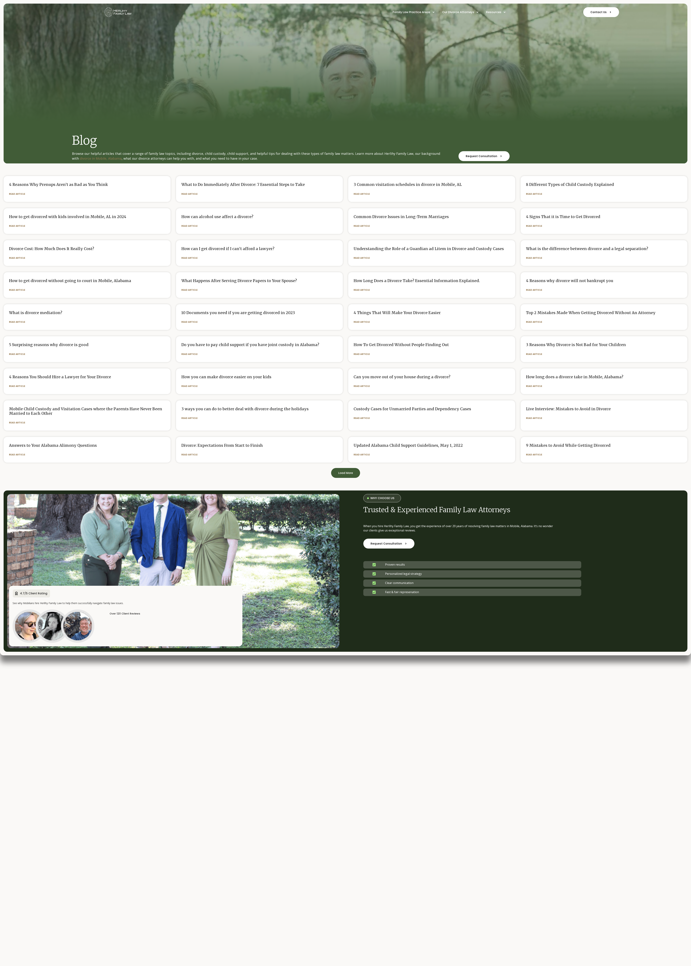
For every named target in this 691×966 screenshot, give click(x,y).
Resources (493, 12)
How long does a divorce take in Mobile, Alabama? (574, 376)
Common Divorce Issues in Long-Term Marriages (401, 216)
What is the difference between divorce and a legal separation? (587, 248)
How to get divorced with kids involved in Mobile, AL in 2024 (67, 216)
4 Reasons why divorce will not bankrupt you (569, 280)
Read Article (17, 193)
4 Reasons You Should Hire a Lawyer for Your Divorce (60, 376)
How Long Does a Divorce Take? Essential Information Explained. (417, 280)
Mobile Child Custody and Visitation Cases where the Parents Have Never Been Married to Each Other (85, 411)
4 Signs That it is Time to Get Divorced (563, 216)
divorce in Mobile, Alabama (101, 158)
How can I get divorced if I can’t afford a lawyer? (227, 248)
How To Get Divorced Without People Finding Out (401, 344)
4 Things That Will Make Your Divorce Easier (397, 312)
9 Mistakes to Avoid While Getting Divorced (568, 445)
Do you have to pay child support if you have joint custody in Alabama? (250, 344)
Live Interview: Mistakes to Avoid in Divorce (568, 409)
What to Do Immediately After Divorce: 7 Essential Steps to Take (243, 184)
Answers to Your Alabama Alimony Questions (53, 445)
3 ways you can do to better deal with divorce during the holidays (245, 409)
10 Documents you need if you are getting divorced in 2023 (238, 312)
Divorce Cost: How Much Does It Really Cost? (51, 248)
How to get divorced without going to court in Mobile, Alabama (70, 280)
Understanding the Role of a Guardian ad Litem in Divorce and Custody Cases (429, 248)
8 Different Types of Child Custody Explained (570, 184)
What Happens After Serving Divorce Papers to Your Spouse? (239, 280)
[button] (345, 473)
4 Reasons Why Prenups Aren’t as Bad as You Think (58, 184)
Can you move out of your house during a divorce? (402, 376)
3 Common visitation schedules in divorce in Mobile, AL (408, 184)
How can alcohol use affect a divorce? (217, 216)
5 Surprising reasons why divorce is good (49, 344)
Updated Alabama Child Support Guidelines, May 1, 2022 (408, 445)
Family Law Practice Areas (411, 12)
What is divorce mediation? (35, 312)
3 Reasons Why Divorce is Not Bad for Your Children (576, 344)
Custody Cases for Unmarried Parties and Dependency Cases (412, 409)
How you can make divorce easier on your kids (226, 376)
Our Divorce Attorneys (458, 12)
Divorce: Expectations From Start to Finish (222, 445)
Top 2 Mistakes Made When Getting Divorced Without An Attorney (591, 312)
